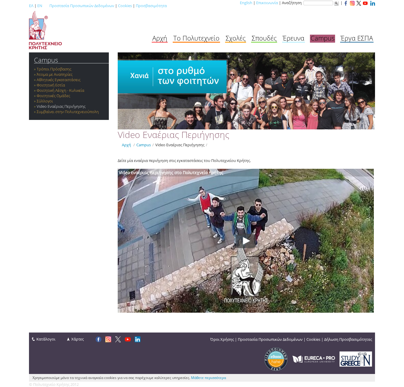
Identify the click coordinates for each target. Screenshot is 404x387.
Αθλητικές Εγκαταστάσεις (58, 79)
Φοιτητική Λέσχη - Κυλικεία (60, 90)
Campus (322, 37)
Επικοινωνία (267, 2)
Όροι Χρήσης (222, 339)
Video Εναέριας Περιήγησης (61, 106)
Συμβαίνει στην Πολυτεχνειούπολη (68, 111)
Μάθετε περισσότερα (208, 377)
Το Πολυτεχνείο (196, 37)
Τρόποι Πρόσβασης (54, 69)
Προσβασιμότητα (151, 5)
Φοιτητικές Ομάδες (53, 95)
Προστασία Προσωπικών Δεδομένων (81, 5)
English (246, 2)
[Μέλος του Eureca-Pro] (313, 358)
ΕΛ (31, 5)
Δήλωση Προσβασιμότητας (348, 339)
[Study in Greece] (356, 358)
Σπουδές (264, 37)
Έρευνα (293, 37)
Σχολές (235, 37)
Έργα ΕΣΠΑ (357, 37)
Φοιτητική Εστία (51, 85)
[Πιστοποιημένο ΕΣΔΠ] (276, 358)
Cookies (125, 5)
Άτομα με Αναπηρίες (54, 74)
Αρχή (159, 37)
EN (39, 5)
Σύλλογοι (45, 101)
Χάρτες (77, 339)
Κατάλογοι (45, 339)
